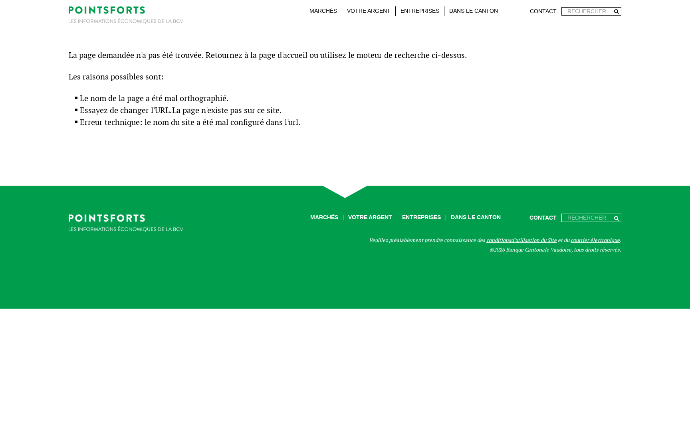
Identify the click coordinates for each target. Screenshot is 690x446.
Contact (543, 11)
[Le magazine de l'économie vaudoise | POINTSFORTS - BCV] (126, 16)
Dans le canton (473, 11)
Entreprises (420, 11)
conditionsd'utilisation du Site (521, 240)
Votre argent (369, 11)
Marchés (323, 11)
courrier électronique (595, 240)
